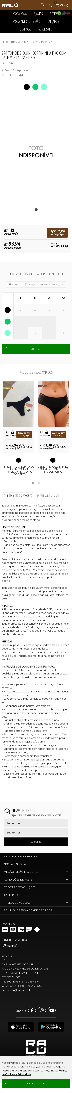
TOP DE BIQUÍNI (31, 42)
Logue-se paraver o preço (57, 233)
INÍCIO (5, 42)
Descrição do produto (19, 496)
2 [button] (39, 483)
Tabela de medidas (50, 496)
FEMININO (16, 42)
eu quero (36, 842)
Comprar (36, 349)
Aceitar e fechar (36, 1083)
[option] (36, 152)
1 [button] (33, 483)
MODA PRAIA (46, 42)
